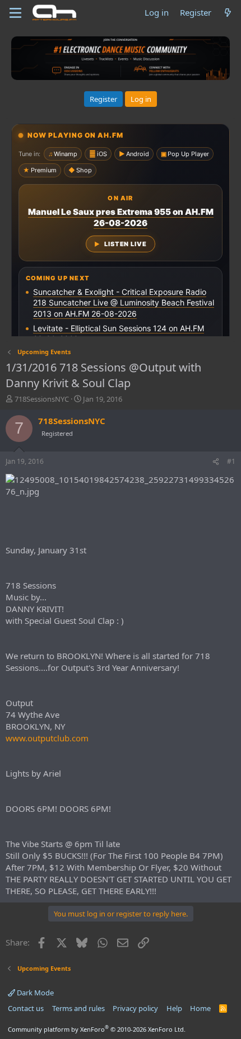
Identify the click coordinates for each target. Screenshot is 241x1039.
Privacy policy (135, 1008)
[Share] (215, 461)
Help (174, 1008)
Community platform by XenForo (97, 1029)
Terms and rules (78, 1008)
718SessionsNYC (42, 399)
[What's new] (228, 12)
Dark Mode (34, 993)
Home (200, 1008)
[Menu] (15, 13)
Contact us (26, 1008)
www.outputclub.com (47, 738)
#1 (231, 461)
